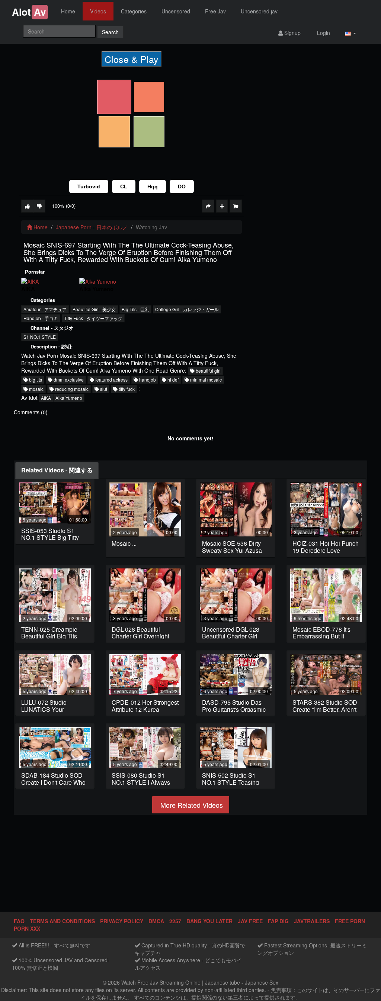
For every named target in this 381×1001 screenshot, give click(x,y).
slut (103, 389)
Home (68, 11)
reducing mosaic (71, 389)
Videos (98, 11)
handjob (147, 379)
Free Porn (350, 921)
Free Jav (215, 11)
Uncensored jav (259, 11)
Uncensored (175, 11)
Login (323, 32)
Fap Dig (278, 921)
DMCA (156, 921)
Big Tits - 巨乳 (135, 309)
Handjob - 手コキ (40, 318)
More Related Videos (191, 805)
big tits (35, 379)
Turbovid (88, 186)
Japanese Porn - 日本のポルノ (92, 227)
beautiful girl (208, 370)
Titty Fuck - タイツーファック (93, 318)
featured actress (111, 379)
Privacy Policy (121, 921)
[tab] (57, 470)
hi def (172, 379)
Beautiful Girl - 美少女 (94, 309)
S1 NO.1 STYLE (39, 337)
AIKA (46, 398)
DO (182, 186)
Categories (134, 11)
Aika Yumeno (68, 398)
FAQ (19, 921)
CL (123, 186)
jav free (250, 921)
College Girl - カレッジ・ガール (187, 309)
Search (110, 32)
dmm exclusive (68, 379)
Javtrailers (312, 921)
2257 (175, 921)
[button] (350, 32)
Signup (292, 32)
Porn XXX (27, 928)
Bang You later (209, 921)
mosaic (36, 389)
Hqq (152, 186)
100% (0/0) (64, 205)
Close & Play (132, 59)
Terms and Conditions (62, 921)
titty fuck (126, 389)
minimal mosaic (205, 379)
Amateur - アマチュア (45, 309)
